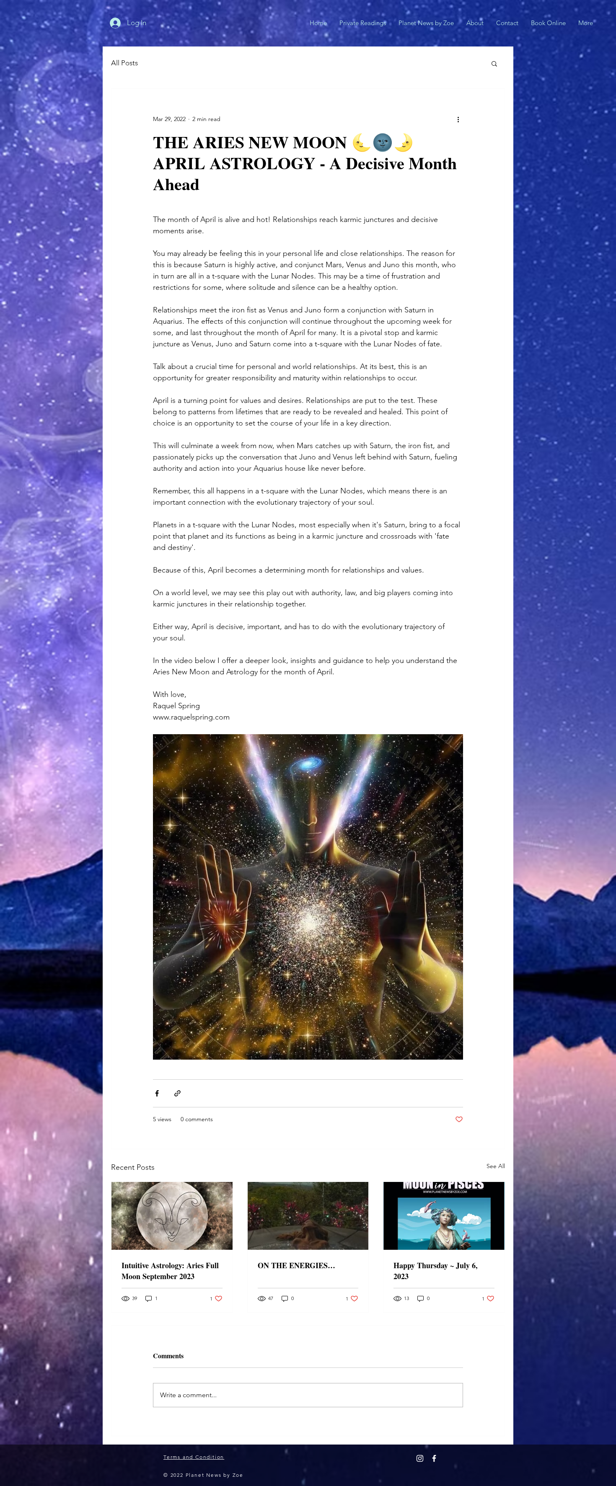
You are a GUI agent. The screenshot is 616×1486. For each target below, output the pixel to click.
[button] (494, 63)
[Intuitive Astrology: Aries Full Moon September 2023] (172, 1216)
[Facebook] (434, 1458)
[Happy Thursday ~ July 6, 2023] (444, 1216)
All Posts (124, 63)
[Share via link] (177, 1093)
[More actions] (458, 119)
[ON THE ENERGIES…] (308, 1216)
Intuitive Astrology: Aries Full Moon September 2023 (170, 1271)
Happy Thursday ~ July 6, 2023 (435, 1271)
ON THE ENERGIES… (296, 1265)
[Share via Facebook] (157, 1093)
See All (496, 1166)
